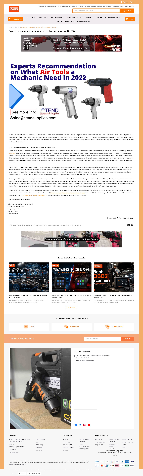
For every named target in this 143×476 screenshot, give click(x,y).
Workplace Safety (57, 17)
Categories (67, 435)
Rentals (59, 21)
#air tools (13, 225)
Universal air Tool (127, 439)
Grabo (124, 444)
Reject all (22, 473)
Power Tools (42, 17)
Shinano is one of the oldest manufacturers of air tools (67, 193)
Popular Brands (101, 435)
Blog (37, 442)
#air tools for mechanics (24, 225)
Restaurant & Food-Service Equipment (77, 21)
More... (124, 447)
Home (10, 27)
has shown (12, 153)
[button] (71, 43)
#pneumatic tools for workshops (70, 225)
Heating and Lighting (74, 17)
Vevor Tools (98, 439)
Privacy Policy (39, 447)
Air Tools (30, 17)
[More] (34, 17)
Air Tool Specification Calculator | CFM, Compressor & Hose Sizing (57, 6)
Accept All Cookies (34, 473)
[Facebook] (75, 425)
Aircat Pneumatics (100, 442)
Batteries (89, 17)
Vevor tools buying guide (114, 451)
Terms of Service (129, 6)
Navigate (12, 435)
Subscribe (127, 339)
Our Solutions (107, 6)
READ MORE (71, 307)
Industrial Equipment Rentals (93, 6)
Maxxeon (111, 448)
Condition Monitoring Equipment (107, 17)
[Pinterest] (84, 425)
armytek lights (99, 444)
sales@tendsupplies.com (87, 360)
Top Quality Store (118, 6)
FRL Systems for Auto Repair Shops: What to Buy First (111, 295)
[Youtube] (88, 425)
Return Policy (39, 444)
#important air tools (40, 225)
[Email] (128, 225)
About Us (80, 6)
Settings (13, 473)
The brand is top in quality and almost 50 (35, 195)
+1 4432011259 (84, 358)
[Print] (132, 225)
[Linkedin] (80, 425)
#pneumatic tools (53, 225)
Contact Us (39, 450)
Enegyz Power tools (127, 442)
